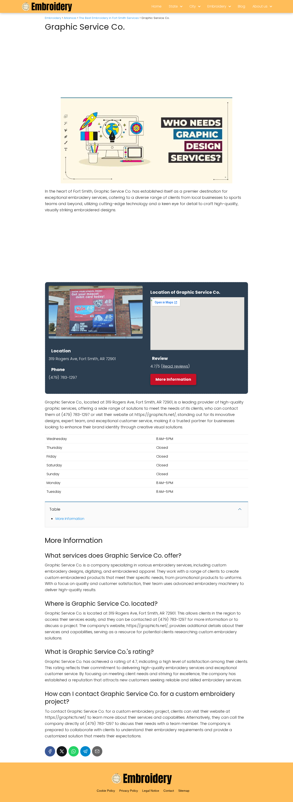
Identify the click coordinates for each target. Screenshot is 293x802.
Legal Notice (150, 790)
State (173, 6)
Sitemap (183, 790)
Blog (241, 6)
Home (157, 6)
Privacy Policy (128, 790)
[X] (62, 751)
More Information (173, 379)
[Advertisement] (146, 63)
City (192, 6)
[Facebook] (50, 751)
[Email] (97, 751)
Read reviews (175, 366)
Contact (168, 790)
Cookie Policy (106, 790)
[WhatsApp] (73, 751)
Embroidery (216, 6)
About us (259, 6)
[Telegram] (85, 751)
